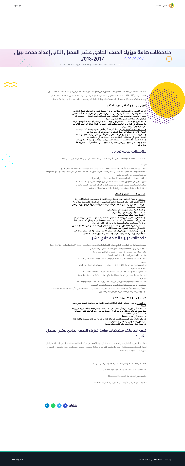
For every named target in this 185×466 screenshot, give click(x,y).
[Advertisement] (92, 30)
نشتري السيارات (17, 459)
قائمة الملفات (120, 64)
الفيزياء (52, 95)
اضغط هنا (108, 370)
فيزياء (130, 245)
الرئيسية (17, 5)
